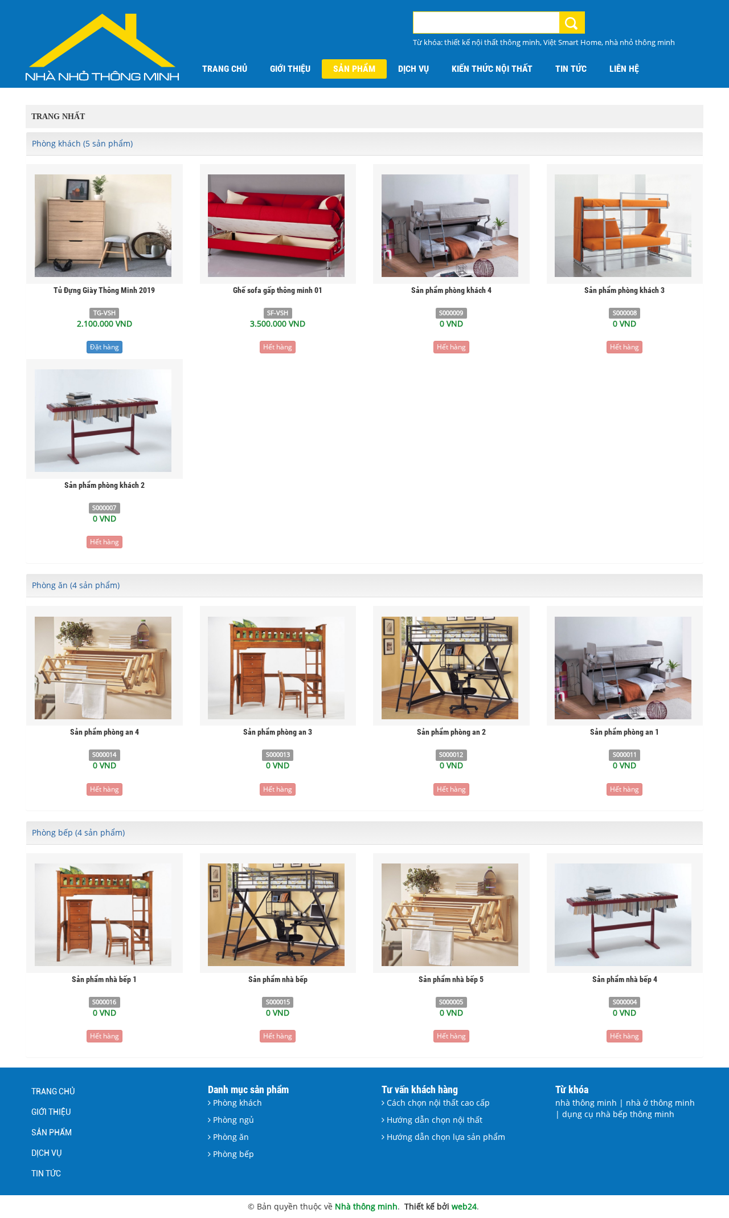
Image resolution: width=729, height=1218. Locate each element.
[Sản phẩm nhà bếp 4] (624, 914)
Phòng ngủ (232, 1119)
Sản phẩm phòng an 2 (451, 731)
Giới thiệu (51, 1112)
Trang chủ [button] (224, 68)
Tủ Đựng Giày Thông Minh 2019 (104, 290)
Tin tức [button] (571, 68)
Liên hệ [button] (624, 68)
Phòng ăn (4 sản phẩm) (76, 585)
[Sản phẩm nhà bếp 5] (451, 914)
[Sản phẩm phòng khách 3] (624, 224)
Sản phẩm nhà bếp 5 (451, 979)
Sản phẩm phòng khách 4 (451, 290)
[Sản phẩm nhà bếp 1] (104, 914)
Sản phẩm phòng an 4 (104, 731)
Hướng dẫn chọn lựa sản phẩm (444, 1136)
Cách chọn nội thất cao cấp (437, 1102)
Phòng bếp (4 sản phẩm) (78, 832)
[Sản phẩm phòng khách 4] (451, 224)
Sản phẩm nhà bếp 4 (624, 979)
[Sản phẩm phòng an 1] (624, 666)
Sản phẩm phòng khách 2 (104, 485)
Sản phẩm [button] (354, 68)
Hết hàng (277, 347)
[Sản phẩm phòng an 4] (104, 666)
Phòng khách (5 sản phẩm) (82, 143)
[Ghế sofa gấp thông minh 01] (277, 224)
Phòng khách (236, 1102)
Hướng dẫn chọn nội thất (433, 1119)
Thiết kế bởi (428, 1206)
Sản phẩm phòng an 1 (624, 731)
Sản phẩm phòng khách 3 (624, 290)
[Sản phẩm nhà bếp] (277, 914)
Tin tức (46, 1173)
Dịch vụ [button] (413, 68)
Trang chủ (53, 1091)
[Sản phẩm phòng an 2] (451, 666)
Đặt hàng (104, 347)
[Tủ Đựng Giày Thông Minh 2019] (104, 224)
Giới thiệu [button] (290, 68)
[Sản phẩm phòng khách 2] (104, 419)
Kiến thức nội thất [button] (492, 68)
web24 (464, 1206)
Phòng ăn (230, 1136)
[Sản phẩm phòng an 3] (277, 666)
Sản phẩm (51, 1132)
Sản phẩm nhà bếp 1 (104, 979)
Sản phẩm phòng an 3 (277, 731)
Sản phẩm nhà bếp (278, 979)
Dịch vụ (46, 1153)
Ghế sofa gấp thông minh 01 (277, 290)
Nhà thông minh (366, 1206)
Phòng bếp (232, 1153)
